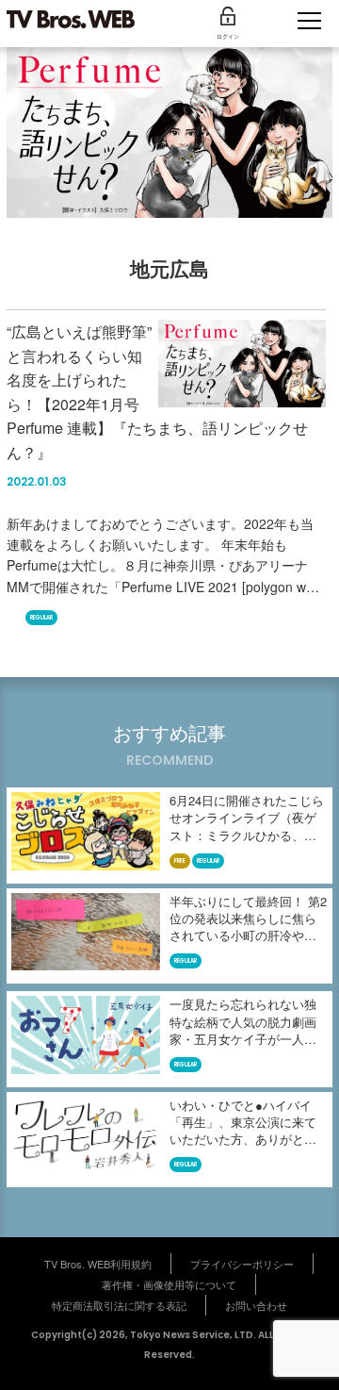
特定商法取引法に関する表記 (119, 1305)
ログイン (228, 36)
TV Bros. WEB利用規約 (98, 1263)
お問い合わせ (256, 1305)
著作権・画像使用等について (169, 1284)
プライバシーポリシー (242, 1263)
